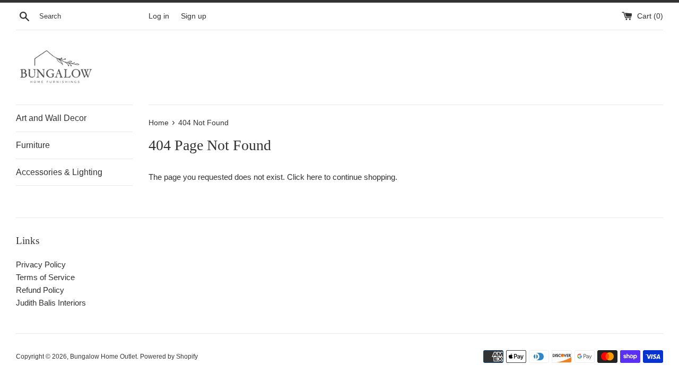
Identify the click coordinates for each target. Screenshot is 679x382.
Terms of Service (45, 277)
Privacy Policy (41, 264)
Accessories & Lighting (59, 172)
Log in (159, 16)
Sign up (193, 16)
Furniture (33, 145)
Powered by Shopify (169, 356)
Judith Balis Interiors (51, 302)
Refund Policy (40, 289)
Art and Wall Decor (51, 118)
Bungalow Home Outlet (103, 356)
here (314, 176)
